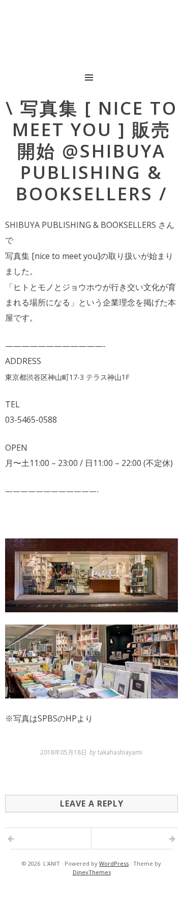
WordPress (114, 863)
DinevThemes (92, 872)
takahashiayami (120, 752)
